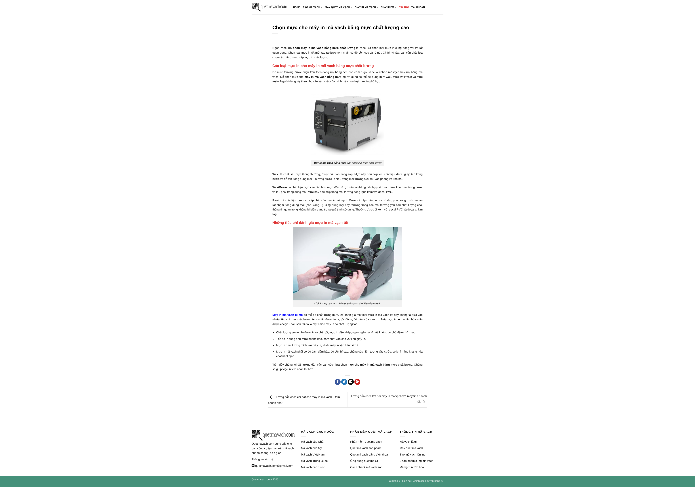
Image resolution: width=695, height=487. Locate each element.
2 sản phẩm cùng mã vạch (416, 460)
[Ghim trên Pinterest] (357, 382)
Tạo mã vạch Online (413, 454)
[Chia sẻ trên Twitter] (344, 382)
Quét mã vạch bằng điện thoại (369, 454)
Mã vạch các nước (313, 467)
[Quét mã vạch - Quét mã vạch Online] (270, 7)
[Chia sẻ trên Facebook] (338, 382)
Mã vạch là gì (408, 441)
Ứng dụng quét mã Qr (364, 460)
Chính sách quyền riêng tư (428, 480)
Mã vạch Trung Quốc (314, 460)
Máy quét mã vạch (337, 7)
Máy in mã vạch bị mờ (287, 314)
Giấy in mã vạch (365, 7)
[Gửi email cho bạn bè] (351, 382)
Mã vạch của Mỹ (311, 448)
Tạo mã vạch (311, 7)
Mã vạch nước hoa (412, 467)
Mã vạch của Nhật (312, 441)
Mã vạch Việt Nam (313, 454)
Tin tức (404, 7)
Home (296, 7)
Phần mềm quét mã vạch (366, 441)
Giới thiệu (394, 480)
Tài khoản (418, 7)
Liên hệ (406, 480)
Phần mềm (387, 7)
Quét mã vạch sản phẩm (365, 448)
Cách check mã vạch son (366, 467)
